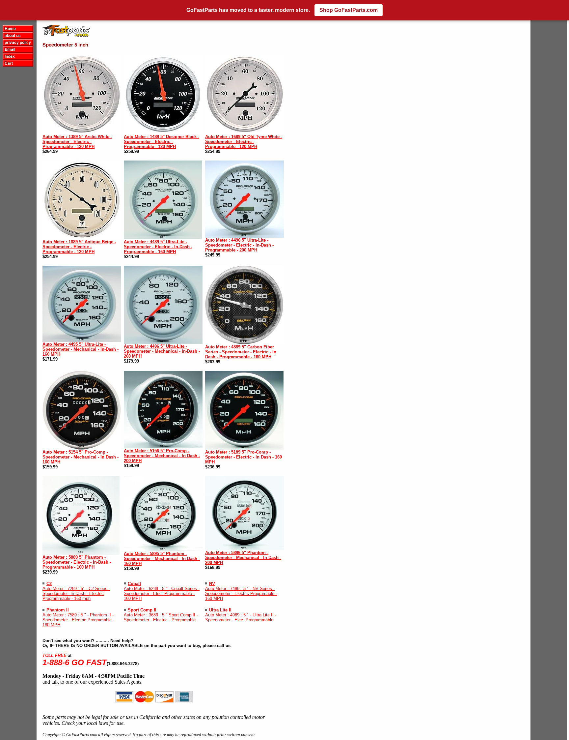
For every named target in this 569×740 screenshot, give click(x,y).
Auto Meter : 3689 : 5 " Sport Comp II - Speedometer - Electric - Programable (161, 617)
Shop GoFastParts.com (348, 10)
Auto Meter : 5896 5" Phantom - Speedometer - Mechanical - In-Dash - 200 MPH (243, 557)
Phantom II (57, 609)
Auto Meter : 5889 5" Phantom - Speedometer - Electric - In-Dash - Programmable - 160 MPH (76, 562)
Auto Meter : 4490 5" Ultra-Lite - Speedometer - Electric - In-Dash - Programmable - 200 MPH (239, 245)
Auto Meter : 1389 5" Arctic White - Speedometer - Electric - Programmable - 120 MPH (77, 141)
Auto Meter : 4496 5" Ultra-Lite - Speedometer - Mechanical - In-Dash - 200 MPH (162, 351)
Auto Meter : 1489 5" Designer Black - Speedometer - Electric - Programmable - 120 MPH (161, 141)
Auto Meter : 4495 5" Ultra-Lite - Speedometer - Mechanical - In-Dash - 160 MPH (80, 349)
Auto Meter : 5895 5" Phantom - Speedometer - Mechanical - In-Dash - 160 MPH (162, 558)
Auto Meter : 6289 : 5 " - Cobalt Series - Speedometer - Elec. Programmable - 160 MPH (162, 593)
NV (212, 583)
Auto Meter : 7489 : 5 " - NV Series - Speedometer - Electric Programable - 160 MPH (241, 593)
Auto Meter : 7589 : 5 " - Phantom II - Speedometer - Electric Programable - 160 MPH (78, 619)
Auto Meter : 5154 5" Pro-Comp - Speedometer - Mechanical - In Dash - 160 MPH (80, 457)
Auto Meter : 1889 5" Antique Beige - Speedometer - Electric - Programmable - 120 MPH (79, 246)
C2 (49, 583)
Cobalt (134, 583)
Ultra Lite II (220, 609)
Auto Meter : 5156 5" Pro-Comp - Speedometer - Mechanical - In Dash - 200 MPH (162, 455)
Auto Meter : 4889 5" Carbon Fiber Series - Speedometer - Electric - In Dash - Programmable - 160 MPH (240, 351)
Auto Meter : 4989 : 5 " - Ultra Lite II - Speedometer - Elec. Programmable (240, 617)
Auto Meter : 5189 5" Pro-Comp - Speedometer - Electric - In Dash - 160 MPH (243, 457)
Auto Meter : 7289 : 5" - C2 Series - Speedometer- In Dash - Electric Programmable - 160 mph (76, 593)
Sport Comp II (142, 609)
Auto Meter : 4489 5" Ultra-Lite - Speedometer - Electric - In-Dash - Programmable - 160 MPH (158, 246)
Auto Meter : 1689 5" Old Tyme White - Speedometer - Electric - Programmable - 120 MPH (243, 141)
